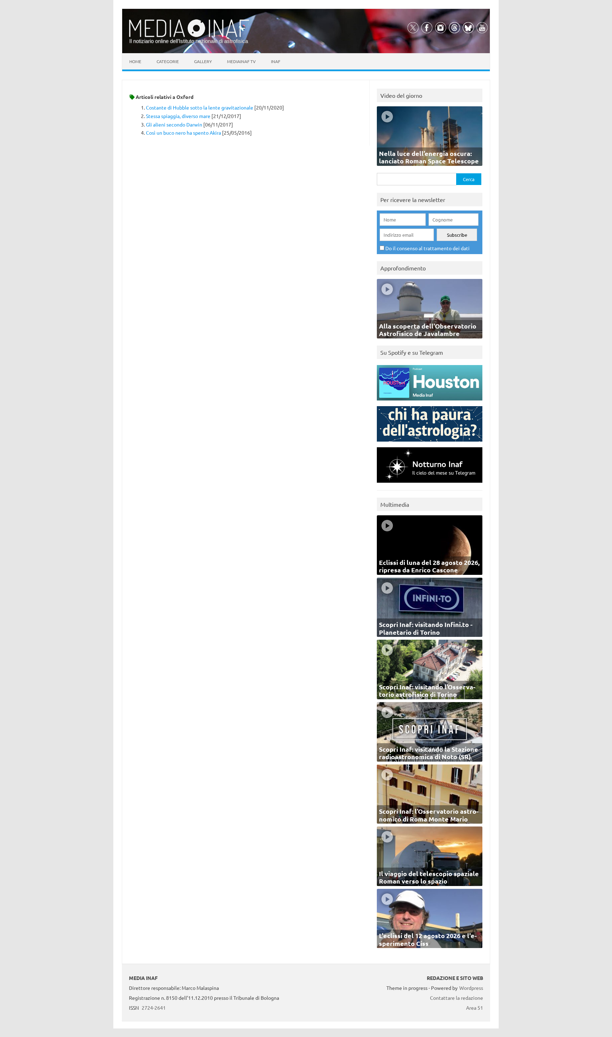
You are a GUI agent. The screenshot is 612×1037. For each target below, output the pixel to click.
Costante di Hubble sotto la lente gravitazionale (199, 107)
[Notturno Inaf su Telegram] (429, 484)
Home (135, 61)
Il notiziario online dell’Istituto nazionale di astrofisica (188, 41)
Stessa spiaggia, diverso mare (178, 116)
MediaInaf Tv (241, 61)
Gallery (203, 61)
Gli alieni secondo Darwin (174, 124)
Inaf (275, 61)
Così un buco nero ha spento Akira (183, 132)
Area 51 (474, 1007)
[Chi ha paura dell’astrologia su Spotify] (429, 443)
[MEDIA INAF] (189, 36)
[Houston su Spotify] (429, 402)
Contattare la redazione (456, 997)
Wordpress (471, 988)
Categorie (168, 61)
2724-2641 (154, 1007)
